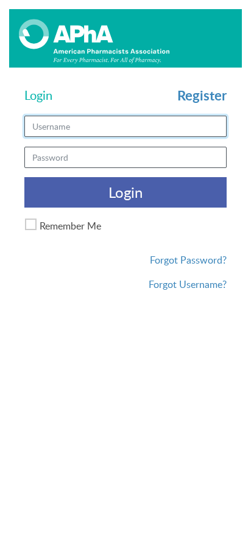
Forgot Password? (188, 260)
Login (125, 192)
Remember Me (70, 226)
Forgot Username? (188, 284)
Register (202, 95)
